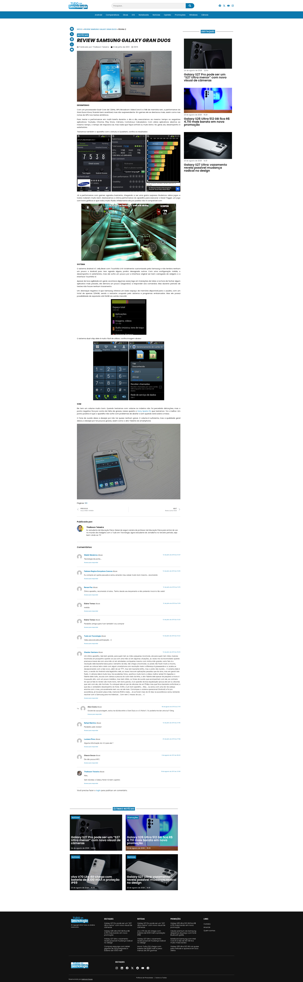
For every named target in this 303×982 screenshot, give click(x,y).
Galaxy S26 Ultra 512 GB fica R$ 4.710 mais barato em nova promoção (116, 933)
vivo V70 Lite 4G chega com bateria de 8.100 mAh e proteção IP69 (151, 933)
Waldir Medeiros (91, 555)
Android (98, 15)
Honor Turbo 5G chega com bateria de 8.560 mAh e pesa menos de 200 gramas (149, 948)
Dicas (125, 15)
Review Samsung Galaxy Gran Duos (100, 29)
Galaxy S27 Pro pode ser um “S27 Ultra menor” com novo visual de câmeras (118, 925)
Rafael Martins (90, 723)
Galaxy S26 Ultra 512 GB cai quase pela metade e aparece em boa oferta (184, 948)
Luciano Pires (89, 739)
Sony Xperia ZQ (145, 411)
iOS (133, 15)
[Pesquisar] (190, 5)
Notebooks (144, 15)
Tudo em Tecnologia (92, 636)
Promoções (180, 15)
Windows (193, 15)
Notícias (156, 15)
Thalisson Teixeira (91, 772)
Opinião (167, 15)
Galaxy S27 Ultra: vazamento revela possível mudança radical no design (118, 941)
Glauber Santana (91, 652)
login (98, 790)
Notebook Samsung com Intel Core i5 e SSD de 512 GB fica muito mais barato (183, 941)
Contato (207, 924)
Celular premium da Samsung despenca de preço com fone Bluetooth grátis (183, 933)
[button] (72, 29)
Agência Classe (87, 979)
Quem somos (209, 930)
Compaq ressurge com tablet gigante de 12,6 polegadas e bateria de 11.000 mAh (117, 948)
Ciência (204, 15)
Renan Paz (88, 587)
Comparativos (112, 15)
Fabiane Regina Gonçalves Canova (98, 571)
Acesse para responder (91, 562)
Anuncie (207, 927)
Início (79, 29)
